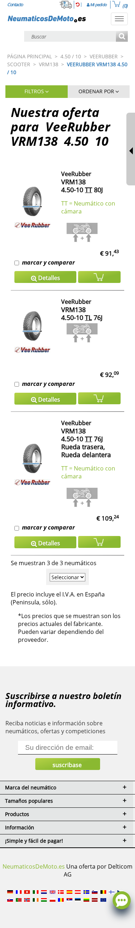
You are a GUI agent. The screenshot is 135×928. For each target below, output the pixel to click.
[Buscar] (122, 37)
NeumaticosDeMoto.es (34, 866)
